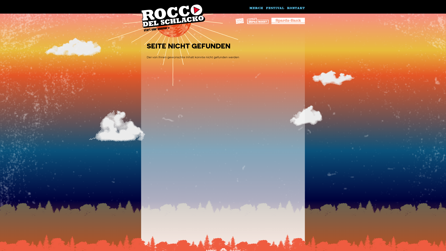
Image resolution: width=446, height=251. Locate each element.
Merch (256, 8)
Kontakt (296, 8)
